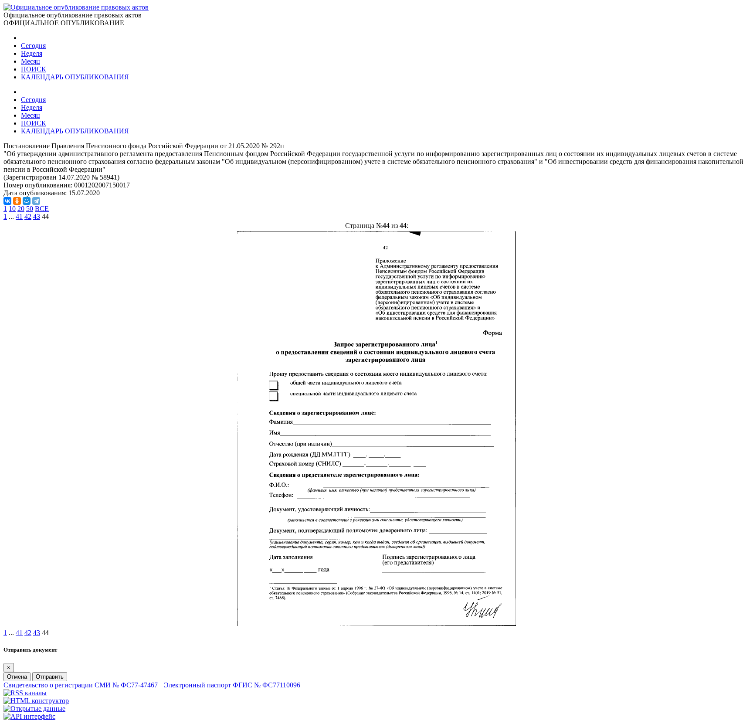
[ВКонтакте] (7, 201)
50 (29, 208)
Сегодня (33, 45)
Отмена (17, 676)
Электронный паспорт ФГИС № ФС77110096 (232, 685)
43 (36, 216)
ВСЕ (42, 208)
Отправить (50, 676)
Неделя (31, 53)
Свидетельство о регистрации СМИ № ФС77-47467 (80, 685)
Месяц (30, 61)
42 (27, 216)
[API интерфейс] (29, 716)
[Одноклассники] (17, 201)
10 (12, 208)
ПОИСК (33, 69)
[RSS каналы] (25, 693)
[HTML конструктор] (36, 700)
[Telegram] (36, 201)
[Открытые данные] (34, 708)
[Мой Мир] (27, 201)
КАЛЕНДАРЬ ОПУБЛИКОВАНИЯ (75, 77)
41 (19, 216)
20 (20, 208)
